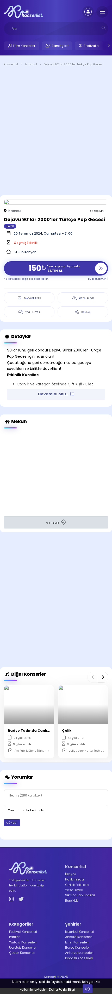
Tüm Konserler (24, 46)
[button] (93, 677)
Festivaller (91, 46)
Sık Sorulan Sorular (80, 895)
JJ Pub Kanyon (25, 252)
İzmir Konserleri (77, 942)
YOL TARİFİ (52, 523)
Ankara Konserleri (78, 937)
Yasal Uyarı (74, 890)
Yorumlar (21, 777)
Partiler (14, 937)
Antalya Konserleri (79, 952)
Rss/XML (71, 900)
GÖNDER (12, 823)
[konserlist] (23, 11)
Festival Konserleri (23, 931)
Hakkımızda (74, 879)
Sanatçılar (60, 46)
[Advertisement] (56, 131)
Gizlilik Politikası (77, 885)
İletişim (70, 874)
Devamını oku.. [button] (53, 394)
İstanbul (14, 211)
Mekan (18, 421)
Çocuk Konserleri (22, 952)
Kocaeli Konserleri (79, 958)
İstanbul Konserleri (79, 931)
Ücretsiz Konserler (22, 947)
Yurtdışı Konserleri (22, 942)
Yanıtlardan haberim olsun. (27, 810)
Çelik (66, 730)
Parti (10, 226)
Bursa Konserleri (77, 947)
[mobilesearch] (103, 28)
